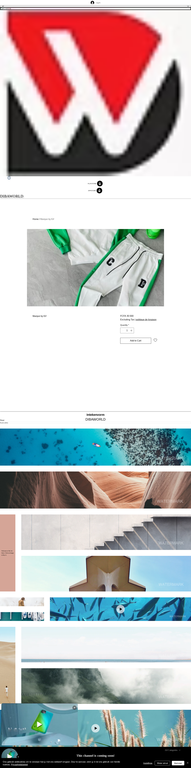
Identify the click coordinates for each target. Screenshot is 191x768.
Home (36, 219)
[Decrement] (123, 330)
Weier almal (162, 763)
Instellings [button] (147, 763)
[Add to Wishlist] (155, 340)
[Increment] (132, 330)
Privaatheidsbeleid (19, 764)
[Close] (187, 763)
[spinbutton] (127, 330)
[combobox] (173, 750)
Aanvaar (178, 763)
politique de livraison (146, 319)
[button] (95, 447)
